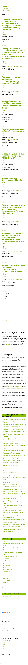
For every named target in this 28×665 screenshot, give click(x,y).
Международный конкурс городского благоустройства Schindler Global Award (13, 268)
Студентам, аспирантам (8, 574)
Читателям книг (6, 580)
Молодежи (5, 560)
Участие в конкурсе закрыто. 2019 (14, 37)
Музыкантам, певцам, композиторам (11, 561)
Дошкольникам (6, 554)
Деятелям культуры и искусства (10, 549)
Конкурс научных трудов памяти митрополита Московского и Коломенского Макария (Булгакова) (13, 209)
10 (3, 316)
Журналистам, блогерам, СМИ (10, 556)
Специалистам (6, 571)
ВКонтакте (8, 344)
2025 (4, 644)
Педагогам (5, 567)
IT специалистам (7, 573)
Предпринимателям (7, 569)
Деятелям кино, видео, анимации (11, 547)
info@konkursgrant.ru (10, 630)
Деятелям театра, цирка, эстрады (11, 550)
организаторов (18, 386)
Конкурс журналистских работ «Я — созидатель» (13, 130)
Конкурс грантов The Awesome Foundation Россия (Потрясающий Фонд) (12, 105)
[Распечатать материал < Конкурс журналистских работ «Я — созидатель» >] (5, 134)
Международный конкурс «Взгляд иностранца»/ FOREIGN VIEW (13, 156)
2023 (4, 648)
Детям (4, 545)
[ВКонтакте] (3, 612)
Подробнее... (4, 45)
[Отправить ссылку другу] (5, 34)
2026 (4, 642)
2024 (4, 646)
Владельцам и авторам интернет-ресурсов (13, 543)
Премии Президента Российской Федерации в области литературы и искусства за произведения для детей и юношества (13, 53)
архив (19, 398)
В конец (5, 319)
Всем (4, 541)
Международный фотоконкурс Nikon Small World (13, 180)
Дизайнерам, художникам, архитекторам (12, 552)
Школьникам (6, 582)
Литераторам (6, 558)
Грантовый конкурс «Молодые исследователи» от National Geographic (11, 80)
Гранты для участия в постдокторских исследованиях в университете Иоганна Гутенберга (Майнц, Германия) (12, 24)
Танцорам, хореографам (9, 576)
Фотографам (6, 578)
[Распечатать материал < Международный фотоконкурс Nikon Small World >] (5, 185)
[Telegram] (7, 612)
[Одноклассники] (5, 612)
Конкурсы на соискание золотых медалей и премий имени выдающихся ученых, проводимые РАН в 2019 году (13, 238)
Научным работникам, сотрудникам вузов (12, 563)
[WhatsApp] (9, 612)
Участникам (9, 386)
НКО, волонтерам (7, 565)
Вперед (4, 318)
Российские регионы (7, 596)
